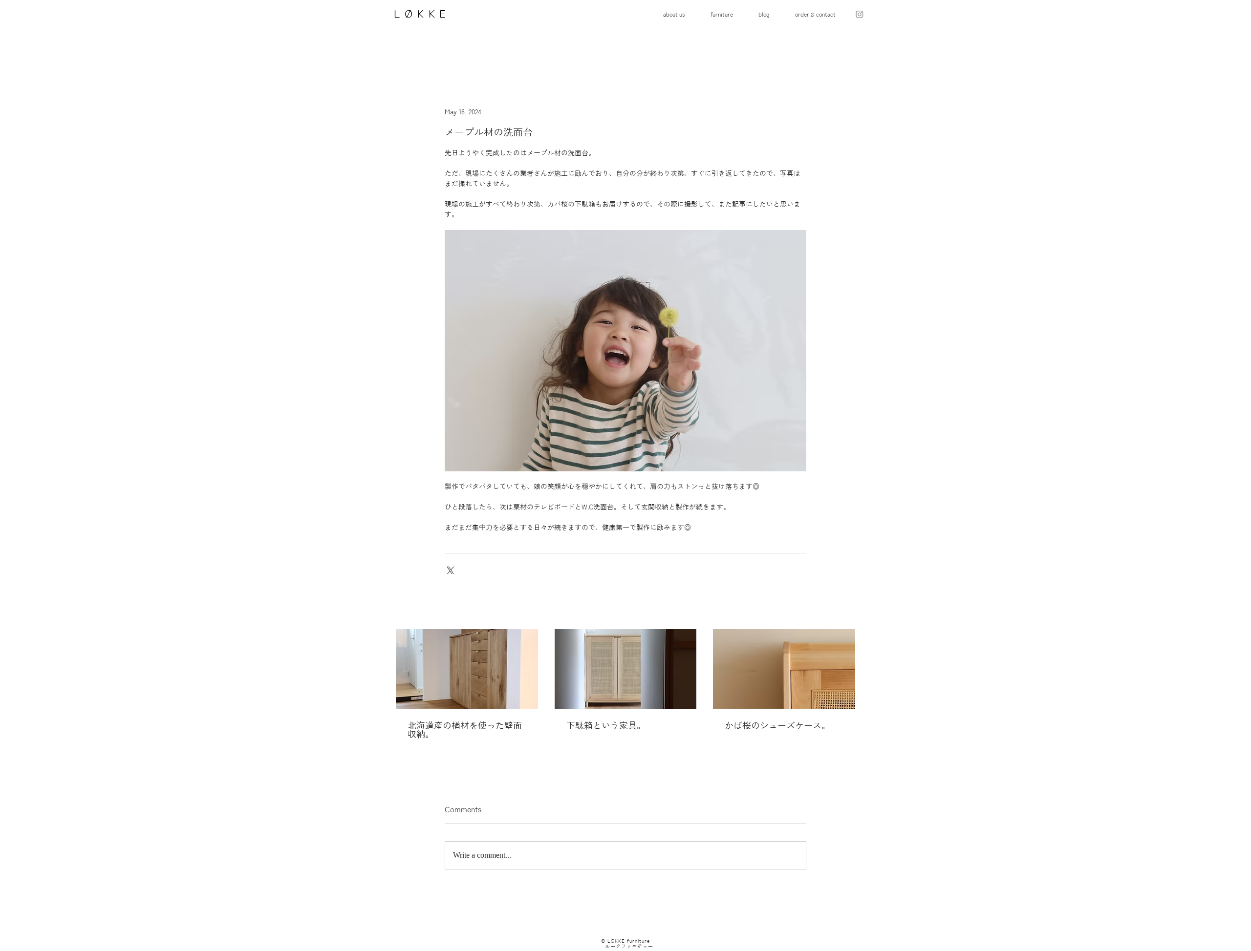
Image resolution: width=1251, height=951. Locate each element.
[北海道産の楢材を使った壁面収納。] (467, 669)
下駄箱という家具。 (606, 725)
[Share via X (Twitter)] (449, 569)
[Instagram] (859, 14)
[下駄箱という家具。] (626, 669)
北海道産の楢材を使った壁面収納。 (465, 730)
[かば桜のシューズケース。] (784, 669)
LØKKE (418, 13)
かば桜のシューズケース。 (777, 725)
